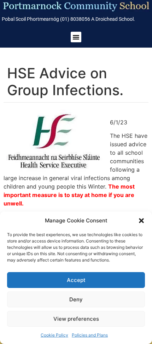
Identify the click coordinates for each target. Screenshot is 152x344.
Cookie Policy (54, 335)
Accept (76, 280)
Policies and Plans (90, 335)
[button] (141, 220)
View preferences (76, 318)
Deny (76, 299)
